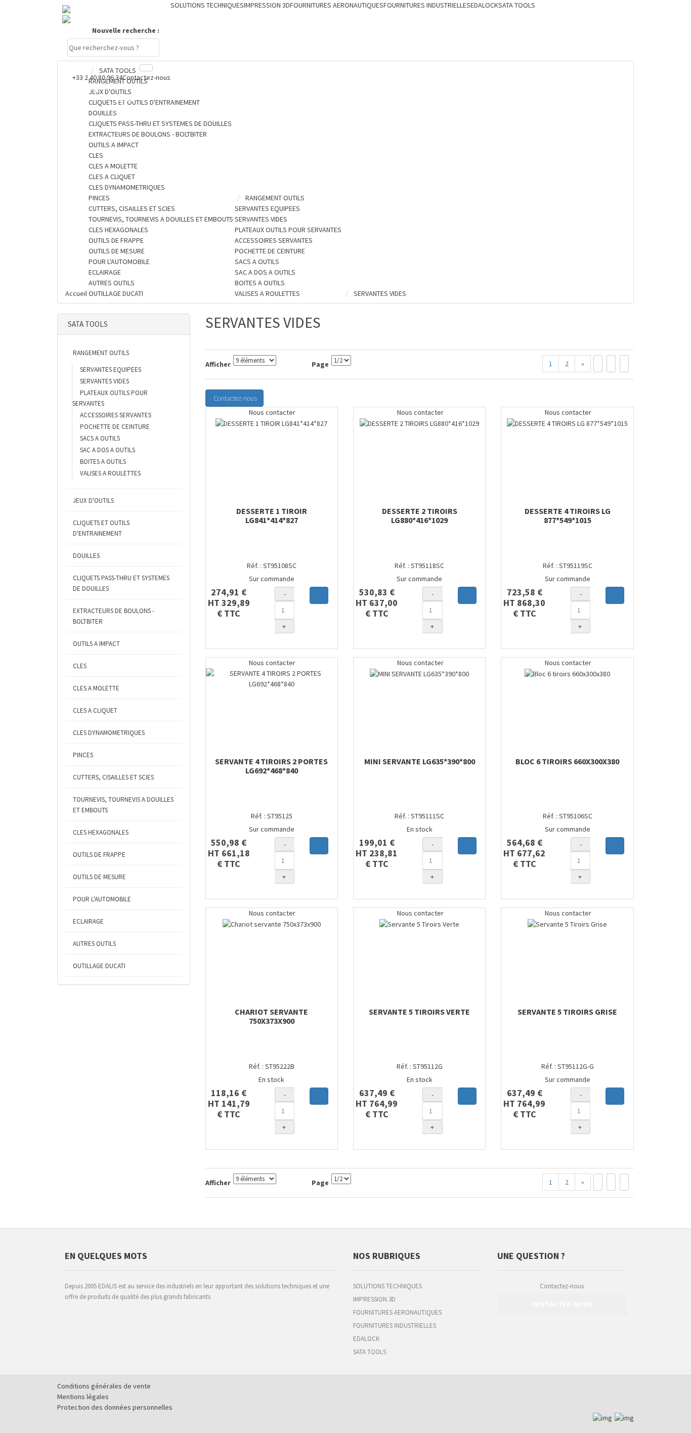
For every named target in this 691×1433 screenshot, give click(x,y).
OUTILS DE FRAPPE (99, 854)
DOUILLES (86, 555)
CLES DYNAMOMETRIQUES (109, 732)
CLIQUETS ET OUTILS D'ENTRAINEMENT (101, 528)
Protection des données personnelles (114, 1407)
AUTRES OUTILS (94, 943)
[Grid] (597, 363)
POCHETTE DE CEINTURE (115, 426)
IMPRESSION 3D (374, 1299)
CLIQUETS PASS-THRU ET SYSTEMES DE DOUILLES (121, 583)
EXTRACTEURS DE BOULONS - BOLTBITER (113, 616)
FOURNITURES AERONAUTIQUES (397, 1312)
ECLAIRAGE (88, 921)
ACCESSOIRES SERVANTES (115, 415)
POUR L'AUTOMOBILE (102, 899)
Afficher (218, 364)
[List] (611, 363)
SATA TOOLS (369, 1352)
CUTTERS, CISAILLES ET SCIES (113, 777)
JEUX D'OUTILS (93, 500)
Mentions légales (83, 1396)
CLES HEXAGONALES (100, 832)
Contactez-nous (146, 77)
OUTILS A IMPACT (96, 643)
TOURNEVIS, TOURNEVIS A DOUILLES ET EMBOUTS (123, 804)
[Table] (624, 363)
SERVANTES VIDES (104, 381)
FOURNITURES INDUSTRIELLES (394, 1325)
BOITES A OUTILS (103, 461)
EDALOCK (366, 1338)
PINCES (83, 755)
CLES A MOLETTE (96, 688)
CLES (80, 666)
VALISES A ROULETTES (110, 473)
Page (320, 364)
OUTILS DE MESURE (99, 877)
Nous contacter (271, 412)
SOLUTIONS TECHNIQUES (387, 1286)
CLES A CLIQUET (95, 710)
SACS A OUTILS (100, 438)
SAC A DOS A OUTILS (107, 450)
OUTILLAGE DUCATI (99, 966)
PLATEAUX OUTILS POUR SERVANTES (110, 398)
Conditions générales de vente (104, 1386)
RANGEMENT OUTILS (101, 353)
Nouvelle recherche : (125, 30)
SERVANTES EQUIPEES (110, 369)
